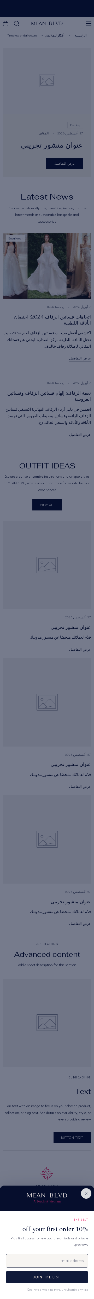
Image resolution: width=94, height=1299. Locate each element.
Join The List (46, 1277)
